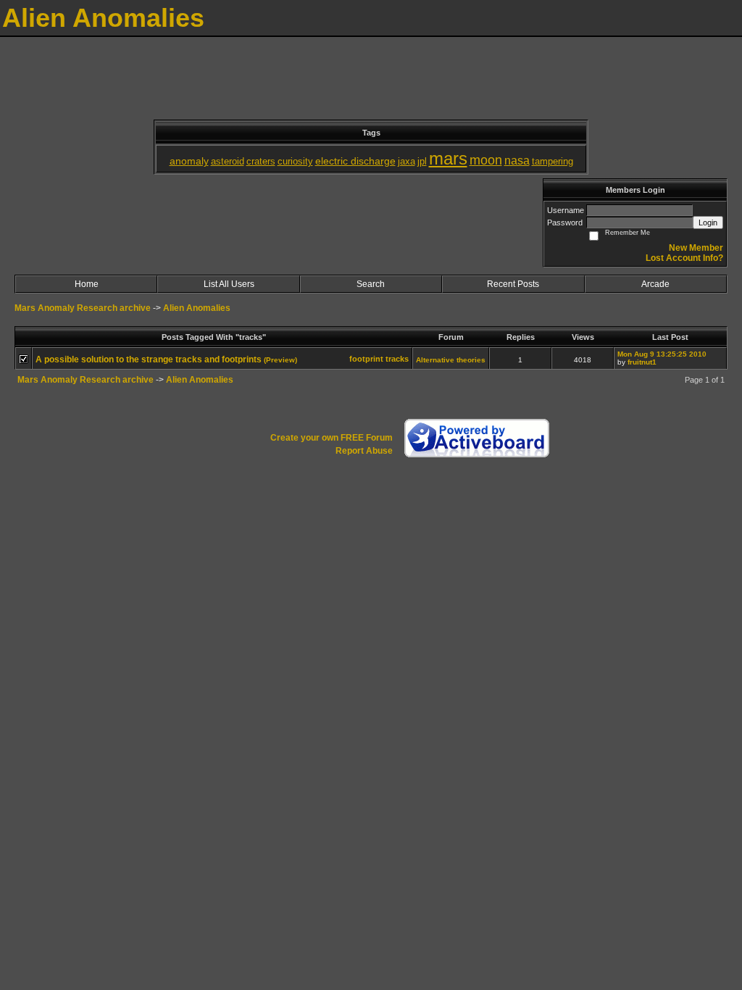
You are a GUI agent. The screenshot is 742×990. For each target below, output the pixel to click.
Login (708, 222)
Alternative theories (450, 360)
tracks (397, 358)
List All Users (229, 284)
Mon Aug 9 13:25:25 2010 (661, 354)
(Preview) (280, 360)
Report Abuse (364, 451)
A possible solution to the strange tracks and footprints (149, 359)
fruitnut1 (642, 362)
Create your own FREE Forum (331, 438)
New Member (696, 248)
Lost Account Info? (684, 258)
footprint (366, 358)
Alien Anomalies (196, 308)
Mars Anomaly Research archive (82, 308)
